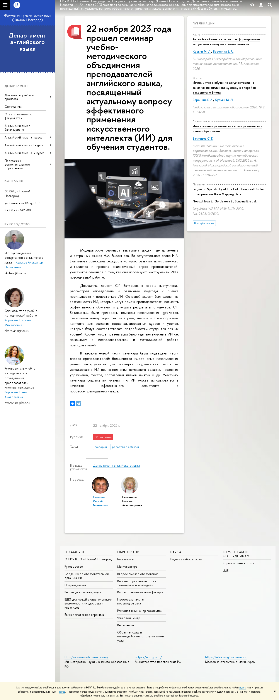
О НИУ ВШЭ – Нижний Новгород (88, 559)
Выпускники (125, 625)
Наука (175, 552)
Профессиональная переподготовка (131, 601)
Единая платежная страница (84, 615)
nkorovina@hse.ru (17, 331)
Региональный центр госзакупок (139, 611)
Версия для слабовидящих (83, 592)
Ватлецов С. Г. (203, 138)
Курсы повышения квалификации (140, 592)
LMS (225, 570)
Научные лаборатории (186, 559)
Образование (129, 552)
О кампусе (75, 552)
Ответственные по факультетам (18, 116)
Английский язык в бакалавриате (17, 128)
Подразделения (76, 585)
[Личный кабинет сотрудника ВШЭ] (261, 5)
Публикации (204, 23)
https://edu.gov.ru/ (148, 657)
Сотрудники (13, 106)
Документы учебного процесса (20, 97)
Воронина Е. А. (223, 51)
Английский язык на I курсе (24, 137)
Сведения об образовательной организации (87, 576)
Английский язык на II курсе (24, 145)
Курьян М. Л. (202, 51)
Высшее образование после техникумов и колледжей (136, 583)
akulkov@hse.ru (15, 273)
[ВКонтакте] (72, 403)
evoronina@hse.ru (17, 403)
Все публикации (204, 223)
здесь (242, 687)
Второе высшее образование (137, 574)
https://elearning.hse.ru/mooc (226, 657)
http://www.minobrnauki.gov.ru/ (87, 657)
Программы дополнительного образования (17, 164)
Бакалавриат (126, 559)
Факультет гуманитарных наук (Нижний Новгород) (27, 17)
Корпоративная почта (238, 563)
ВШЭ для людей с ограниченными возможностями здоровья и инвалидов (88, 603)
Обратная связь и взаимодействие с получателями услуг (140, 636)
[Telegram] (78, 403)
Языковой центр (128, 618)
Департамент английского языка (27, 42)
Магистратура (127, 566)
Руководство (74, 566)
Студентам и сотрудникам (236, 554)
